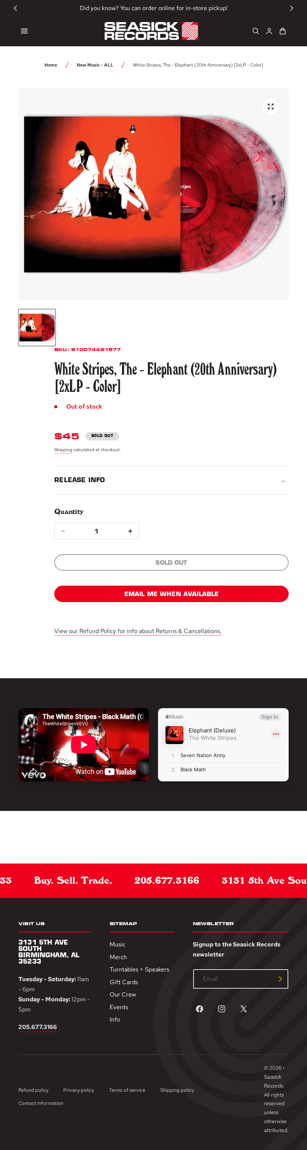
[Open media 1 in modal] (271, 106)
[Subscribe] (280, 979)
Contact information (40, 1103)
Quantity (68, 511)
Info (115, 1020)
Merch (118, 957)
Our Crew (123, 995)
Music (117, 944)
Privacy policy (78, 1090)
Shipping (63, 450)
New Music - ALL (95, 65)
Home (51, 65)
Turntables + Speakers (139, 969)
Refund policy (33, 1090)
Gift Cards (124, 982)
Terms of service (127, 1090)
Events (119, 1007)
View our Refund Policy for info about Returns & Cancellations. (138, 631)
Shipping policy (177, 1090)
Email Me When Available (171, 594)
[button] (24, 31)
